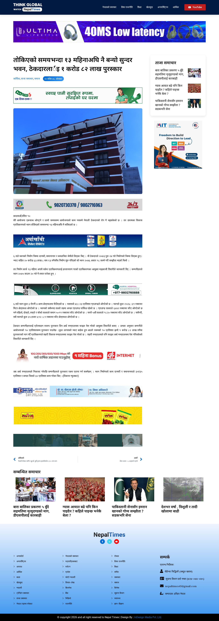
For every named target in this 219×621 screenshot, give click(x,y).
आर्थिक (176, 7)
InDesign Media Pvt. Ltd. (148, 617)
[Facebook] (102, 541)
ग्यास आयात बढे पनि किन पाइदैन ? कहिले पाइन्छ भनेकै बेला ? (168, 89)
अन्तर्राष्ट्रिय (163, 7)
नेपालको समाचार (109, 7)
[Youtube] (116, 541)
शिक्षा (139, 7)
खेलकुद (149, 7)
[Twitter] (109, 541)
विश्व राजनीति (127, 7)
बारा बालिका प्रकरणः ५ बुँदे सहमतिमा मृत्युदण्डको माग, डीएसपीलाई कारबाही (169, 74)
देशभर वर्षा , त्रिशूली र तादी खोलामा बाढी (179, 508)
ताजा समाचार (27, 78)
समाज (37, 78)
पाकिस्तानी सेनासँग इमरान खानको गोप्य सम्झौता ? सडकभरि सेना (169, 105)
